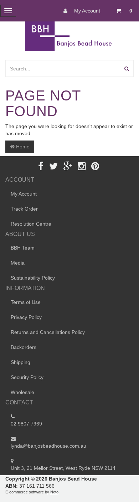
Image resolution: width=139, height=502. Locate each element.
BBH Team (23, 248)
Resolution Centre (31, 224)
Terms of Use (26, 302)
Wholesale (22, 392)
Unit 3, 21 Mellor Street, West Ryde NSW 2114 (63, 468)
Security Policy (27, 377)
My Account (86, 11)
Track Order (24, 209)
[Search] (126, 68)
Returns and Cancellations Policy (48, 332)
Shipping (20, 362)
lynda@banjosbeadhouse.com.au (48, 446)
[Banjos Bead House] (69, 36)
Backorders (23, 347)
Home (22, 146)
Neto (54, 492)
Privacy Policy (26, 317)
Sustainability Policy (33, 278)
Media (18, 263)
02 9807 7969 (26, 424)
